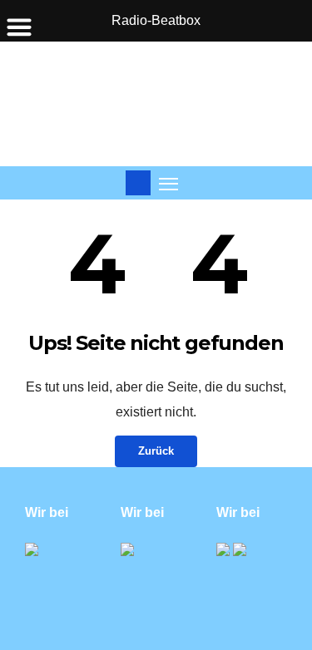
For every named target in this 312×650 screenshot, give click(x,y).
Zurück (156, 451)
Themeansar (205, 625)
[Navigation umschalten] (169, 183)
